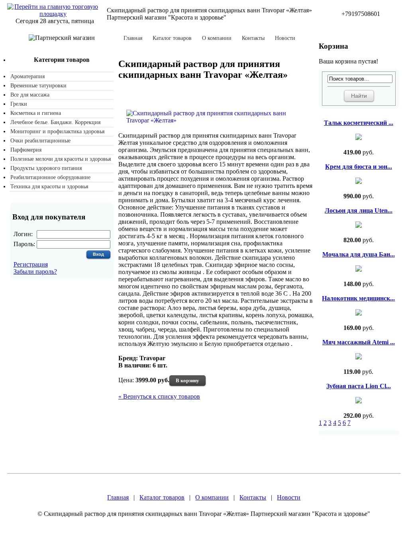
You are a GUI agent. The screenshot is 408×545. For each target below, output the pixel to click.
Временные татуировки (38, 86)
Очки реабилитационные (40, 141)
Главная (133, 38)
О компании (216, 38)
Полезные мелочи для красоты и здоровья (60, 159)
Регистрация (31, 264)
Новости (285, 38)
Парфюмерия (25, 150)
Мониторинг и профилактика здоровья (57, 131)
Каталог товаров (172, 38)
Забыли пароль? (35, 271)
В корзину (187, 380)
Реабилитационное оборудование (50, 177)
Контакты (253, 38)
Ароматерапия (27, 76)
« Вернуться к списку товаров (159, 396)
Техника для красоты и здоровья (49, 187)
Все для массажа (29, 95)
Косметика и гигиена (35, 113)
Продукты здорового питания (46, 168)
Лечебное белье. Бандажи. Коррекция (55, 122)
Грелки (18, 104)
